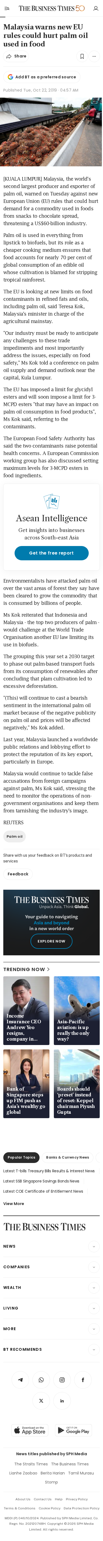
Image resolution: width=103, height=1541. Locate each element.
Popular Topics (21, 1157)
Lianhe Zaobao (23, 1473)
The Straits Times (31, 1464)
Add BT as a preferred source (45, 77)
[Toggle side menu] (6, 8)
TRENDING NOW (24, 969)
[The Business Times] (46, 8)
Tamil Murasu (81, 1473)
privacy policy (77, 1499)
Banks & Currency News (67, 1157)
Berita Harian (53, 1473)
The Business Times (70, 1464)
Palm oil (15, 836)
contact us (43, 1499)
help (59, 1499)
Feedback (18, 874)
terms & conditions (19, 1508)
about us (22, 1499)
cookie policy (49, 1508)
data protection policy (81, 1508)
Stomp (51, 1482)
